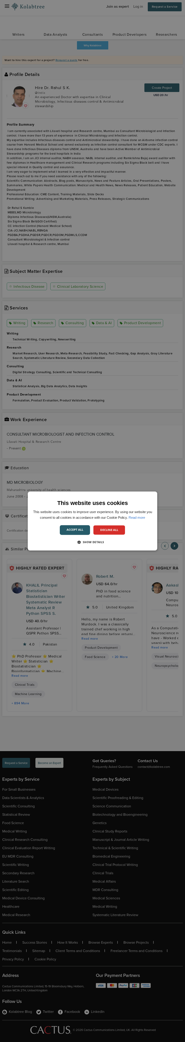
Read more (137, 517)
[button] (92, 542)
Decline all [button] (109, 530)
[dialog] (92, 520)
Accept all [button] (75, 530)
